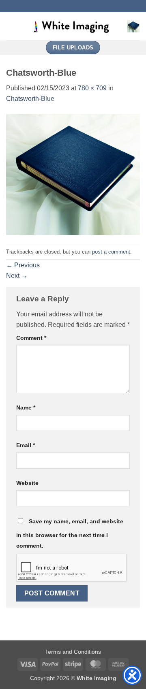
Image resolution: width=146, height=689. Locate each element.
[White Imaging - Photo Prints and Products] (73, 26)
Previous (23, 265)
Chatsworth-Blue (30, 98)
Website (27, 483)
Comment (31, 338)
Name (25, 407)
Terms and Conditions (73, 651)
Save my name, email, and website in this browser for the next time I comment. (69, 533)
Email (25, 445)
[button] (11, 26)
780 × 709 (92, 88)
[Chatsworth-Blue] (73, 174)
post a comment (111, 252)
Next (17, 275)
